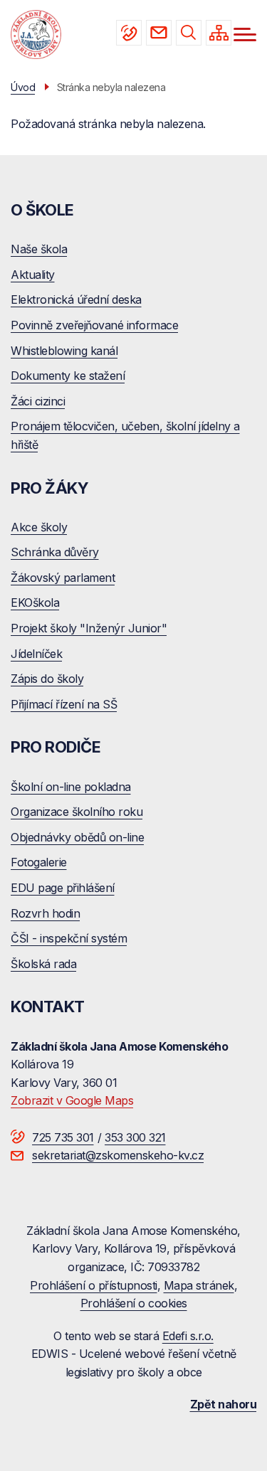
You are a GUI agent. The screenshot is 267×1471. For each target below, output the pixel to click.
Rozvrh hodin (45, 913)
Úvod (23, 87)
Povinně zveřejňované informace (94, 325)
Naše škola (39, 249)
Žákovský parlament (63, 577)
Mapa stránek (199, 1285)
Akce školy (39, 527)
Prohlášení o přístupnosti (93, 1285)
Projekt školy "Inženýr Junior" (89, 628)
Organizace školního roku (76, 811)
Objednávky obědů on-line (77, 837)
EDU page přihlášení (63, 888)
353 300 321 (135, 1137)
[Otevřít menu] (245, 34)
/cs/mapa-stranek (218, 33)
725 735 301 (129, 33)
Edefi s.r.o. (188, 1336)
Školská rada (43, 964)
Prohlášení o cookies (133, 1303)
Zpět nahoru (223, 1404)
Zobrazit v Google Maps (72, 1100)
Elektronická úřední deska (76, 299)
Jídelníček (36, 654)
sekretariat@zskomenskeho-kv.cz (159, 33)
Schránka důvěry (55, 552)
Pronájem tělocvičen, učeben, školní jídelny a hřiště (125, 435)
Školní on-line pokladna (71, 787)
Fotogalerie (39, 862)
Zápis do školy (47, 678)
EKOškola (35, 602)
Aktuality (33, 274)
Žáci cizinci (38, 401)
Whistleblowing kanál (64, 351)
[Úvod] (36, 35)
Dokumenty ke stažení (68, 375)
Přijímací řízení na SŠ (64, 704)
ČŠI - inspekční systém (69, 938)
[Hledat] (188, 33)
